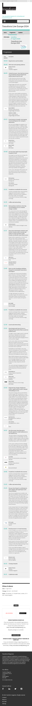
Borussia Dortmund (13, 467)
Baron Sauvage (12, 306)
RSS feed (4, 701)
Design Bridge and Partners (14, 110)
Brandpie (10, 419)
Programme (12, 32)
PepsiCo (10, 525)
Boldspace (11, 379)
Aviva (10, 259)
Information (6, 37)
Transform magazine (13, 69)
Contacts (4, 697)
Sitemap (4, 703)
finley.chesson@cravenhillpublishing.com (16, 627)
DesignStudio (11, 464)
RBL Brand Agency (12, 560)
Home (5, 32)
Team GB (10, 459)
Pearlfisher (11, 374)
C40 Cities (10, 226)
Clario (10, 426)
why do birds (11, 264)
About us (4, 699)
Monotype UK (11, 180)
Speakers (20, 32)
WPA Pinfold (11, 143)
